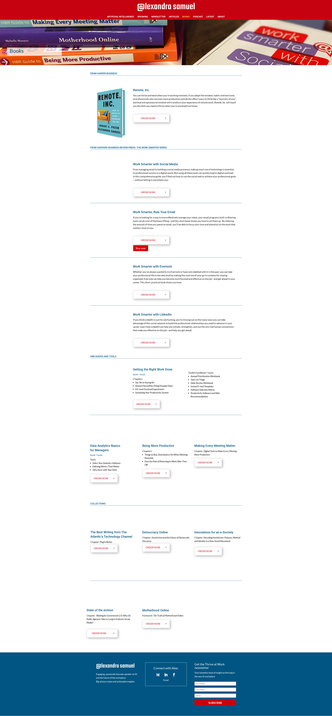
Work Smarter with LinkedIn (152, 314)
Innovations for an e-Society (213, 532)
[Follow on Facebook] (174, 674)
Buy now (141, 248)
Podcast (198, 17)
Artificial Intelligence (120, 17)
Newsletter (158, 17)
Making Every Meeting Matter (214, 446)
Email (166, 680)
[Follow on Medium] (157, 674)
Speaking (142, 17)
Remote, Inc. (141, 90)
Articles (174, 17)
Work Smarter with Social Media (155, 164)
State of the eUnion (100, 610)
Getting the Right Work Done (152, 369)
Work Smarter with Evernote (152, 266)
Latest (210, 17)
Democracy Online (155, 532)
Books (186, 17)
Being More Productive (158, 446)
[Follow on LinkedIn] (166, 674)
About (221, 17)
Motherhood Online (155, 610)
